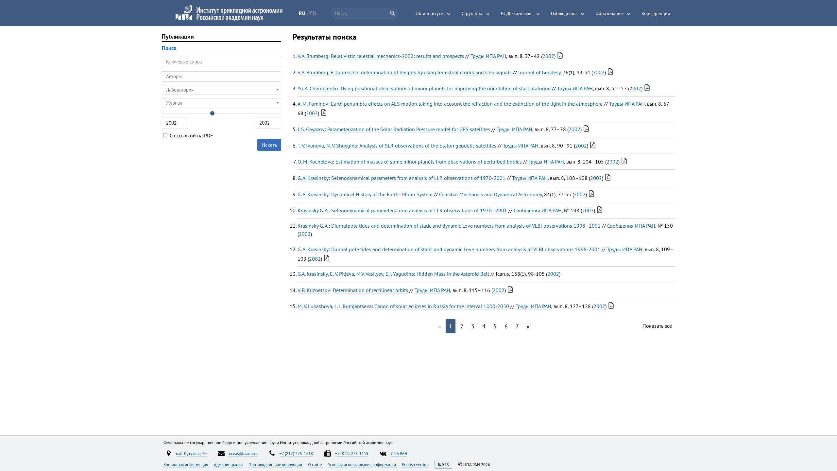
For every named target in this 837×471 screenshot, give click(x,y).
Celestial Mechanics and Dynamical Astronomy (490, 194)
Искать (269, 145)
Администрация (229, 464)
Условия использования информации (362, 464)
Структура (472, 13)
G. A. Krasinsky (313, 178)
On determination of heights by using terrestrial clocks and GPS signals (432, 72)
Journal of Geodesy (539, 72)
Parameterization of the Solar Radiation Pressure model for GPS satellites (408, 129)
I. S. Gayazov (311, 129)
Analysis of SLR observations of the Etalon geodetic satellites (427, 145)
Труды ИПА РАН (488, 56)
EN (313, 13)
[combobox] (221, 76)
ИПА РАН (399, 453)
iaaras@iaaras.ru (243, 453)
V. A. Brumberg (313, 56)
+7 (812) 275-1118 (296, 453)
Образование (609, 13)
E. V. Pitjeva (342, 273)
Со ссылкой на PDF (190, 135)
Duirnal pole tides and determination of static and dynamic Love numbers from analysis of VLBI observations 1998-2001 (465, 249)
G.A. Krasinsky (313, 273)
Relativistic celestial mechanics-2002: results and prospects (397, 56)
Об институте (429, 13)
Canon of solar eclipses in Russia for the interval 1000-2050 (441, 306)
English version (416, 464)
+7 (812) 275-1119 (351, 453)
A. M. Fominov (313, 103)
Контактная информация (186, 464)
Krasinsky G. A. (313, 210)
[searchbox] (221, 76)
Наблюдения (564, 13)
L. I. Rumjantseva (353, 306)
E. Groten (340, 72)
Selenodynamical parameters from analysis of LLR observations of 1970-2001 (418, 178)
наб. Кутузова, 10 (191, 453)
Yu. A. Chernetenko (318, 88)
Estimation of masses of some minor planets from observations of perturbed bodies (428, 161)
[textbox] (221, 90)
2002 (548, 56)
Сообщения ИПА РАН (538, 210)
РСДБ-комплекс (516, 13)
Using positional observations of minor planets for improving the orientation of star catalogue (446, 88)
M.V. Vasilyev (369, 273)
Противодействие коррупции (275, 464)
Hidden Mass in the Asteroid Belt (453, 273)
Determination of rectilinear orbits (370, 290)
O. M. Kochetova (315, 161)
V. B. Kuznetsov (314, 290)
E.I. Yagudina (399, 273)
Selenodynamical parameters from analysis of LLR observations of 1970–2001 (419, 210)
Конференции (655, 13)
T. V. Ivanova (311, 145)
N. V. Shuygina (341, 145)
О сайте (315, 464)
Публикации (178, 36)
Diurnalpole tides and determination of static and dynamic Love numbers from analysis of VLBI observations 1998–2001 (466, 225)
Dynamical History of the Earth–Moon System (382, 194)
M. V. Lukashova (315, 306)
